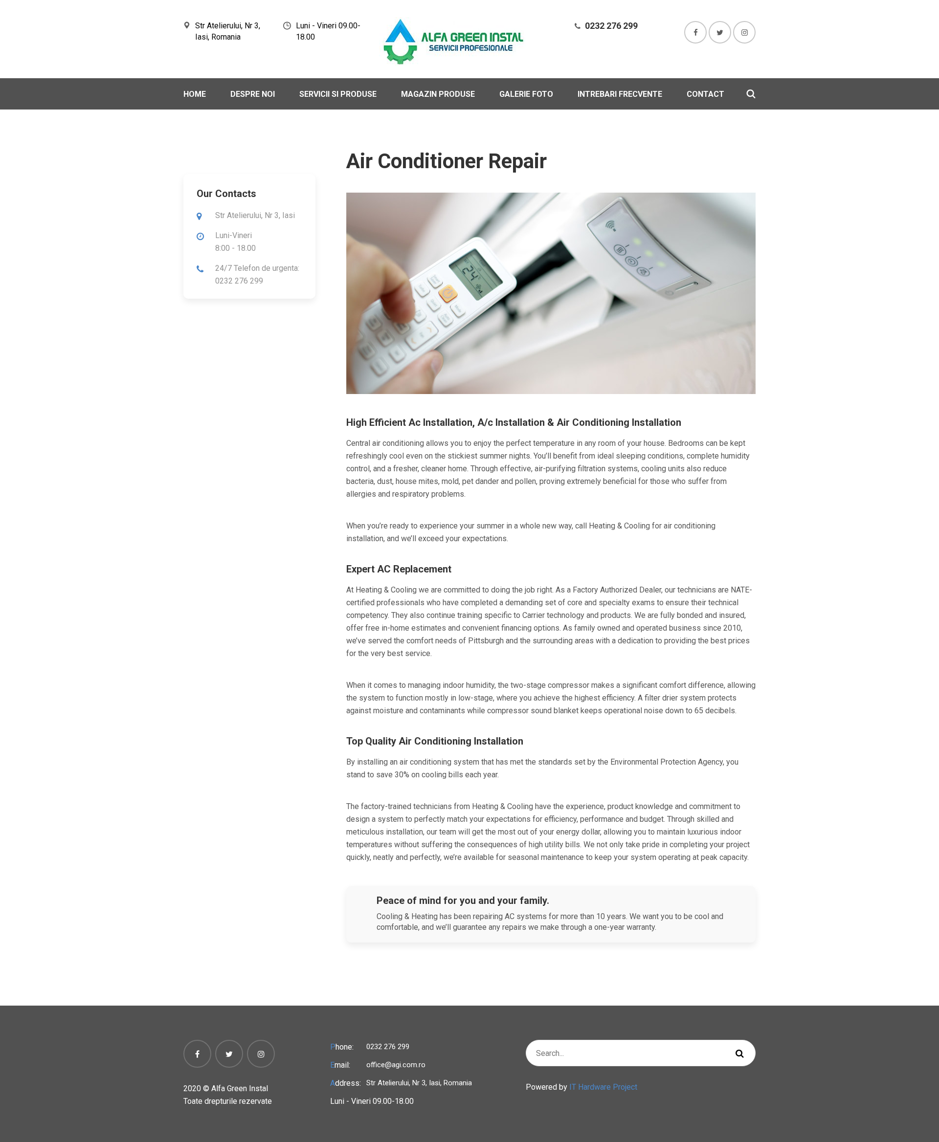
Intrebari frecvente (620, 94)
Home (194, 94)
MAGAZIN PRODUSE (438, 94)
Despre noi (252, 94)
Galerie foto (526, 94)
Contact (705, 94)
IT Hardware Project (603, 1087)
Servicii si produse (338, 94)
